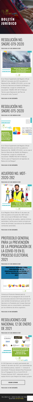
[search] (31, 16)
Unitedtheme (19, 398)
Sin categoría (13, 98)
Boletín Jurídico (9, 21)
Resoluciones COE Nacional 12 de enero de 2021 (16, 324)
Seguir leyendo (13, 382)
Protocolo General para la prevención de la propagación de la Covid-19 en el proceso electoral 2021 (16, 248)
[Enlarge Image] (28, 55)
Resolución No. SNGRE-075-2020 (12, 108)
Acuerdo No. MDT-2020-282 (13, 175)
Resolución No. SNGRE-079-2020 (12, 41)
